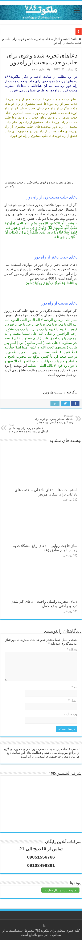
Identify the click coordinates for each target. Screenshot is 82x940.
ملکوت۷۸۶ (12, 76)
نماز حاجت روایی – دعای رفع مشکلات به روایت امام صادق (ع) (45, 548)
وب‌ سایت (70, 714)
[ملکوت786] (41, 12)
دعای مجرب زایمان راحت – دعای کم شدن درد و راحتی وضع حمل (44, 603)
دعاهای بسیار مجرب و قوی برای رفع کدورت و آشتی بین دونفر (53, 419)
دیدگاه (72, 649)
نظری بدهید (38, 69)
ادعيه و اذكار (62, 39)
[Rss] (44, 925)
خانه (75, 39)
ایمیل (72, 700)
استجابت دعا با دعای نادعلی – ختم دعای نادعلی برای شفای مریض (46, 492)
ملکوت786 (42, 930)
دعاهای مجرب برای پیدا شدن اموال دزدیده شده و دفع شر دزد (28, 428)
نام (74, 687)
